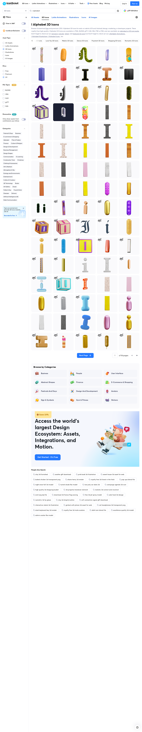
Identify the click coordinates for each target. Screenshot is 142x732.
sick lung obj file (41, 495)
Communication (8, 157)
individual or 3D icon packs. (129, 31)
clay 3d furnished (41, 474)
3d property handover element (77, 490)
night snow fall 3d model (44, 485)
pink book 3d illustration (87, 474)
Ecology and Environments (12, 173)
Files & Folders (16, 140)
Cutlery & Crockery (9, 180)
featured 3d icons (79, 34)
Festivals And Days (49, 391)
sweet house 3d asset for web (113, 474)
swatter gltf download (63, 474)
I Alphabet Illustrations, (39, 36)
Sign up (135, 3)
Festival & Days (8, 133)
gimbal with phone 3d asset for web (79, 505)
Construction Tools (9, 160)
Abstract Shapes (48, 382)
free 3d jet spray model (93, 495)
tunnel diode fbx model (68, 485)
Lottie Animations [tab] (59, 17)
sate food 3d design (116, 495)
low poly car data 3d (92, 485)
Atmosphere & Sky (9, 170)
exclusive (54, 34)
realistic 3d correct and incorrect (107, 490)
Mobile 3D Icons (67, 41)
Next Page (83, 355)
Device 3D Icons (82, 41)
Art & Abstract (8, 167)
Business (18, 133)
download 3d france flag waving (66, 495)
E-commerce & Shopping (11, 137)
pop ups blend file (128, 480)
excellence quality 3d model (123, 510)
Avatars (114, 391)
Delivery (14, 193)
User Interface (117, 373)
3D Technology (8, 183)
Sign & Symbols (47, 400)
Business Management (10, 150)
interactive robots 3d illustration (47, 505)
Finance (6, 143)
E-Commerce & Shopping (122, 382)
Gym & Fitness (82, 400)
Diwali (14, 186)
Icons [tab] (84, 17)
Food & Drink (18, 190)
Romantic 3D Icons (131, 41)
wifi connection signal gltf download (94, 500)
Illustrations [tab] (74, 17)
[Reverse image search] (118, 11)
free (47, 28)
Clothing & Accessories (10, 163)
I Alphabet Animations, (117, 34)
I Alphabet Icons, (54, 36)
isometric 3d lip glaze (43, 500)
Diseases (6, 193)
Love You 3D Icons (52, 41)
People (79, 373)
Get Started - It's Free (47, 457)
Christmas (20, 160)
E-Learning (19, 157)
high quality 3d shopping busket (47, 490)
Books (17, 183)
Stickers (114, 400)
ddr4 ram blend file (99, 510)
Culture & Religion (16, 143)
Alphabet (6, 140)
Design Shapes (8, 153)
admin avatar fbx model (44, 515)
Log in (124, 3)
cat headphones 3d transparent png (112, 505)
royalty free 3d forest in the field (102, 480)
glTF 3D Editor (132, 11)
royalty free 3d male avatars (74, 510)
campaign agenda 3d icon (116, 485)
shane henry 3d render (75, 480)
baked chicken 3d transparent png (47, 480)
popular (61, 34)
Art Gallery (7, 186)
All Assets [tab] (35, 17)
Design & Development (11, 147)
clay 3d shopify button (66, 500)
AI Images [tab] (93, 17)
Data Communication (10, 200)
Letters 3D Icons (36, 41)
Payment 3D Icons (98, 41)
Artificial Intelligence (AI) (11, 196)
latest (67, 34)
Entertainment (8, 177)
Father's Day (7, 190)
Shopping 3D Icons (114, 41)
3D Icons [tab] (45, 17)
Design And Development (87, 391)
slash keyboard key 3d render (46, 510)
